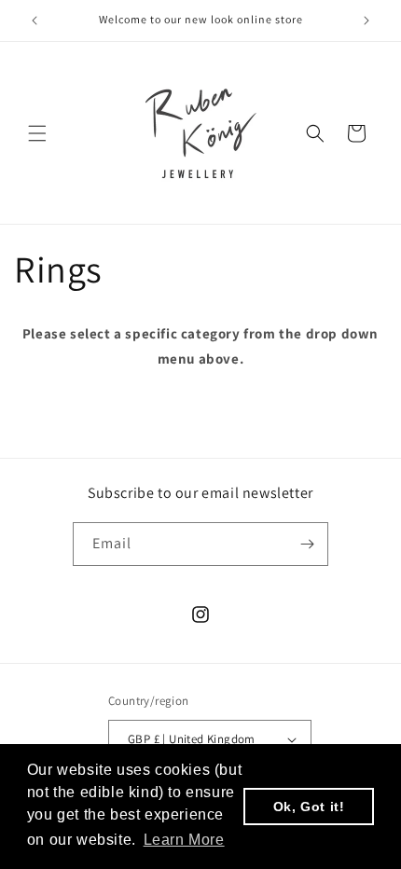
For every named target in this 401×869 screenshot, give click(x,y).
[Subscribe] (306, 544)
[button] (37, 133)
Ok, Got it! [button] (309, 806)
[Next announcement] (366, 20)
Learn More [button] (184, 840)
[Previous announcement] (34, 20)
